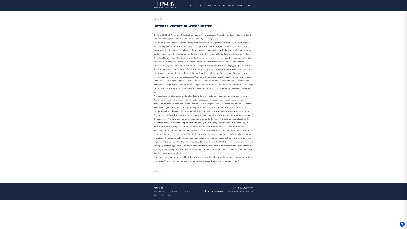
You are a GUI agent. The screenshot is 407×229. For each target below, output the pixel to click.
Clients (231, 5)
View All (158, 19)
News (239, 5)
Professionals (205, 5)
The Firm (193, 5)
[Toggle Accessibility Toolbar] (402, 224)
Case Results (220, 5)
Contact (248, 5)
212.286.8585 (219, 191)
